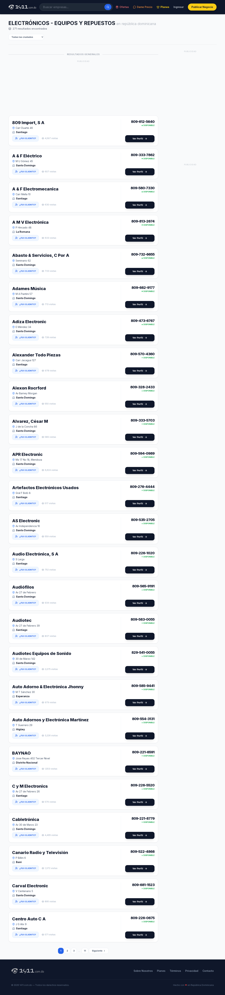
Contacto (208, 970)
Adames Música (29, 288)
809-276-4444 (142, 487)
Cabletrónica (25, 819)
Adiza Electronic (29, 321)
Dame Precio (144, 6)
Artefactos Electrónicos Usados (45, 487)
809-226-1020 (143, 553)
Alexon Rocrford (29, 388)
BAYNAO (21, 753)
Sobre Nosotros (143, 970)
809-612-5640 (143, 122)
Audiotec (21, 620)
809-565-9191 (143, 586)
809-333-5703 (143, 420)
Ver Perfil (138, 138)
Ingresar (178, 6)
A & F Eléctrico (27, 155)
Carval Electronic (30, 885)
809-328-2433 (142, 387)
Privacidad (191, 970)
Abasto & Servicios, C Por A (40, 255)
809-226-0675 (143, 918)
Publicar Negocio (202, 6)
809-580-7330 (143, 188)
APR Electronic (27, 454)
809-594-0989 (142, 453)
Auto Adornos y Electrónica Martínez (50, 719)
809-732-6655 (143, 254)
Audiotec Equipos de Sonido (41, 653)
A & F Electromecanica (35, 189)
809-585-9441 (143, 686)
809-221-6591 (143, 752)
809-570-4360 (142, 354)
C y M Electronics (30, 786)
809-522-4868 (142, 851)
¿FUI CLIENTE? (27, 138)
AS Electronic (26, 520)
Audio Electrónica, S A (35, 554)
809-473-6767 (143, 321)
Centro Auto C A (29, 918)
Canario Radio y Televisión (40, 852)
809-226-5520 (143, 785)
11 (85, 950)
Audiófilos (23, 587)
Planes (164, 6)
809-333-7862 (143, 155)
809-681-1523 (143, 885)
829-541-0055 (143, 652)
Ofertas (124, 6)
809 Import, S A (28, 122)
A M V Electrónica (30, 222)
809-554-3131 (143, 719)
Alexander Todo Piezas (36, 354)
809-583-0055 (143, 619)
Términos (175, 970)
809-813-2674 (143, 221)
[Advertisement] (83, 88)
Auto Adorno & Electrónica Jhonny (48, 686)
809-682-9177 (143, 287)
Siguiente (97, 950)
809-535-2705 (143, 520)
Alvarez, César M (30, 421)
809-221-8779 (143, 818)
